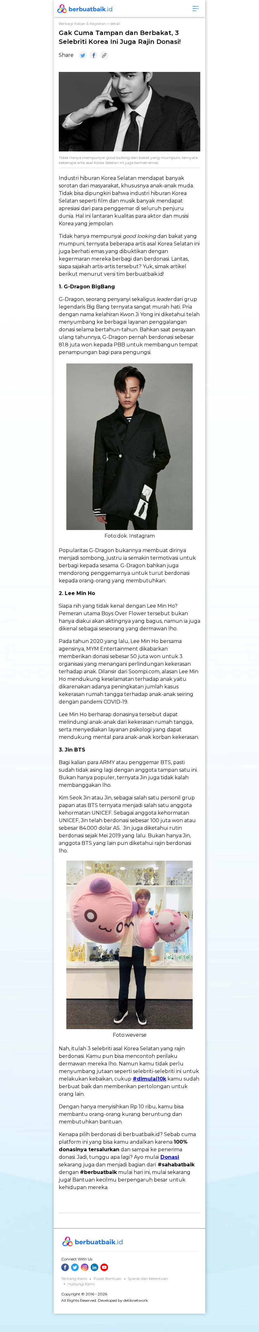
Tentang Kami (74, 1278)
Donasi (169, 1157)
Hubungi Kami (81, 1284)
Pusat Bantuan (107, 1278)
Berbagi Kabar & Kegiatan (82, 23)
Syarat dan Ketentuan (148, 1278)
